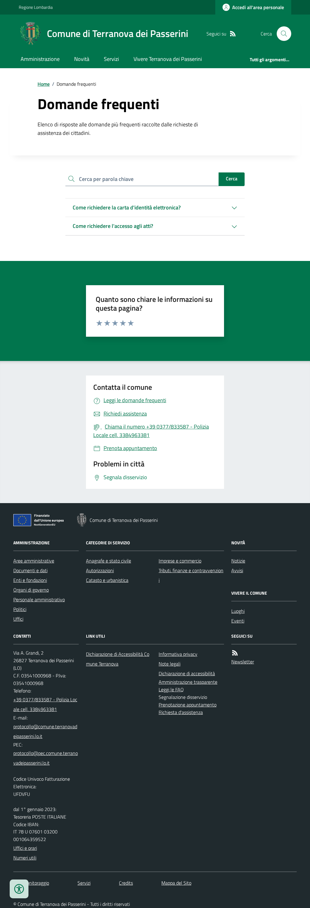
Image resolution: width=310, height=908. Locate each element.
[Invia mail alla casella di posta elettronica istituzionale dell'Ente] (46, 731)
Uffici (18, 619)
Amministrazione (40, 59)
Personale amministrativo (39, 599)
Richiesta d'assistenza (181, 712)
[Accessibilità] (19, 889)
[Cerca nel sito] (281, 33)
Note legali (169, 663)
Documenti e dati (30, 570)
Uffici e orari (25, 848)
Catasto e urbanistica (107, 580)
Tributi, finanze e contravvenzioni (191, 575)
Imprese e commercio (180, 560)
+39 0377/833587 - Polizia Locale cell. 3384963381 (45, 704)
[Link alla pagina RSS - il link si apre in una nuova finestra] (232, 34)
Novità (81, 59)
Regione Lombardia (36, 7)
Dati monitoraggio (31, 882)
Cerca (231, 178)
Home (44, 84)
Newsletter (242, 661)
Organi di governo (31, 589)
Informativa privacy (178, 654)
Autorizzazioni (100, 570)
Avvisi (237, 570)
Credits (126, 882)
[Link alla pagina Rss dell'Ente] (235, 653)
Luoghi (238, 611)
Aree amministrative (33, 560)
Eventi (237, 620)
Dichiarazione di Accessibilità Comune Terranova (117, 658)
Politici (19, 609)
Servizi (111, 59)
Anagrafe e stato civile (108, 560)
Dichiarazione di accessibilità (187, 673)
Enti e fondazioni (30, 580)
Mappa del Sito (176, 882)
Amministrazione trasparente (188, 682)
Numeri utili (24, 857)
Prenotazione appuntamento (187, 704)
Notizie (238, 560)
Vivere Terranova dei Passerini (168, 59)
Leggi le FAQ (171, 689)
